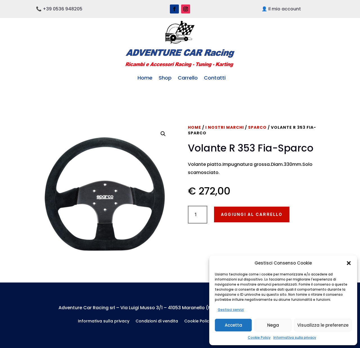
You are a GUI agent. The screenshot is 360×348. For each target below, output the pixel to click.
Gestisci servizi (231, 309)
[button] (349, 263)
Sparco (257, 127)
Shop (165, 77)
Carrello (188, 77)
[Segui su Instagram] (185, 8)
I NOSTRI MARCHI (224, 127)
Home (145, 77)
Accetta (233, 325)
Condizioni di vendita (157, 321)
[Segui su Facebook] (174, 8)
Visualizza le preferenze (322, 325)
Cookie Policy (259, 337)
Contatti (215, 77)
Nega (273, 325)
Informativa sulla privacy (294, 337)
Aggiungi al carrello (252, 214)
